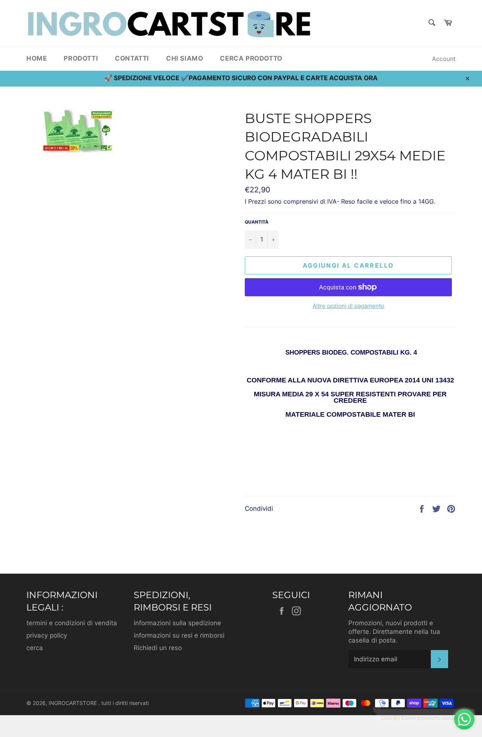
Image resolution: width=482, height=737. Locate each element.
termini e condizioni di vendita (71, 623)
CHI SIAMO (184, 58)
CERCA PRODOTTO (251, 58)
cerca (34, 648)
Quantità (256, 222)
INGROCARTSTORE (73, 703)
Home (36, 58)
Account (444, 58)
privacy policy (46, 635)
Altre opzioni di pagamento (348, 305)
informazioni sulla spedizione (177, 623)
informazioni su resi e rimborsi (179, 635)
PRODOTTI (81, 58)
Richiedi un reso (158, 648)
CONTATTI (132, 58)
